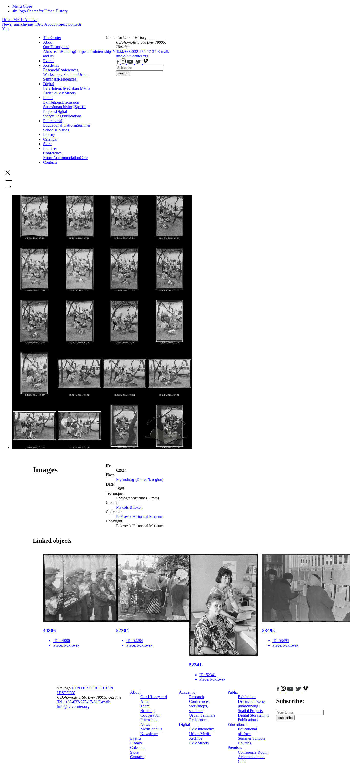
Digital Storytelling (55, 113)
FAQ (39, 24)
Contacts (75, 24)
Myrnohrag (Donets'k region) (139, 479)
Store (47, 144)
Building (68, 51)
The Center (52, 37)
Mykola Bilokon (129, 507)
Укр (5, 29)
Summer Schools (251, 738)
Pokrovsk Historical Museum (139, 516)
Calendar (50, 139)
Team (56, 51)
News (7, 24)
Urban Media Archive (19, 19)
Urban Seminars (202, 715)
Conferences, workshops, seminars (199, 706)
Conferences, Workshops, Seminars (61, 72)
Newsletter (149, 734)
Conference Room (52, 155)
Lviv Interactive (56, 88)
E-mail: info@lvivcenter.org (142, 53)
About (48, 42)
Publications (71, 116)
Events (48, 60)
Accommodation (66, 157)
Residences (67, 79)
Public (48, 97)
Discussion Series (252, 701)
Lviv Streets (66, 93)
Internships (149, 720)
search (123, 73)
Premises (50, 148)
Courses (62, 130)
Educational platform (60, 125)
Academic (51, 65)
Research (50, 70)
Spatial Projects (250, 710)
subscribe (285, 718)
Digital (48, 84)
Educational (52, 121)
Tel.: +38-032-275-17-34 (136, 51)
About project (55, 24)
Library (49, 134)
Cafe (84, 157)
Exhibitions (52, 102)
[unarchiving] (23, 24)
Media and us (151, 729)
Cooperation (85, 51)
